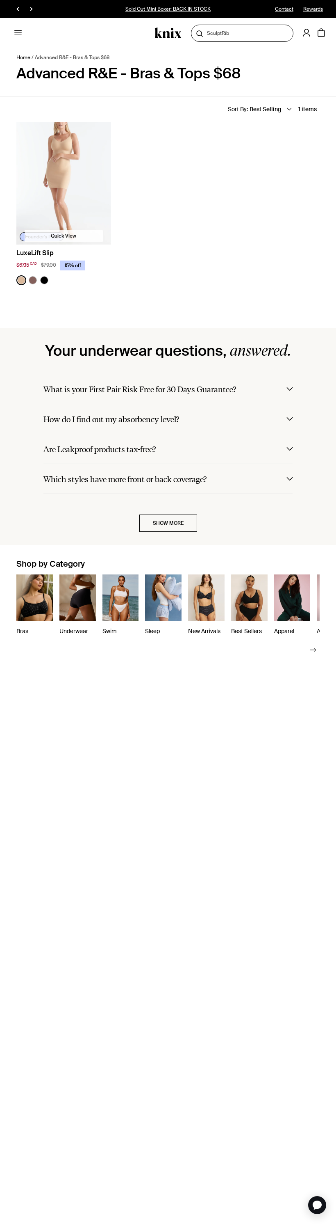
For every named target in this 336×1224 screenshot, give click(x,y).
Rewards (313, 9)
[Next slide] (313, 649)
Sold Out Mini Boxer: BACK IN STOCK (168, 9)
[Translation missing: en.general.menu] (18, 33)
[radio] (21, 280)
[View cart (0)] (321, 33)
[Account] (306, 33)
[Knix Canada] (168, 33)
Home (23, 57)
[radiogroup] (32, 280)
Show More (168, 523)
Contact (284, 9)
